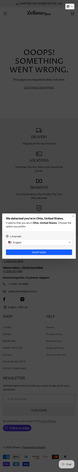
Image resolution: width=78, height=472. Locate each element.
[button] (69, 6)
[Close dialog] (73, 216)
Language (15, 236)
